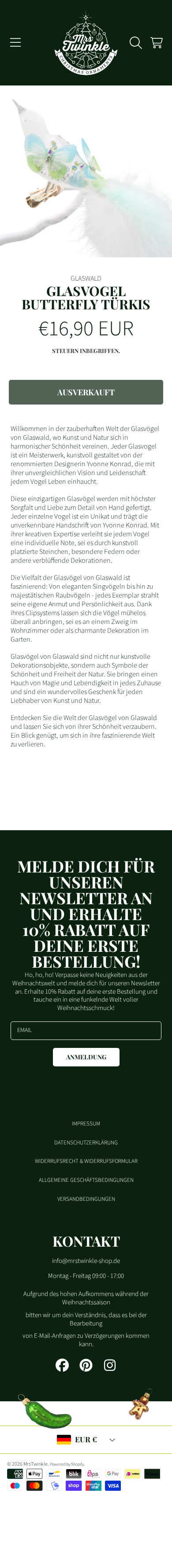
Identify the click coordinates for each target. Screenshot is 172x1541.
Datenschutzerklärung (86, 1143)
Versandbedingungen (86, 1199)
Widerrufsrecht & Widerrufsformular (86, 1161)
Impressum (86, 1124)
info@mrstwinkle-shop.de (86, 1261)
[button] (15, 42)
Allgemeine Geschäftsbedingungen (86, 1180)
